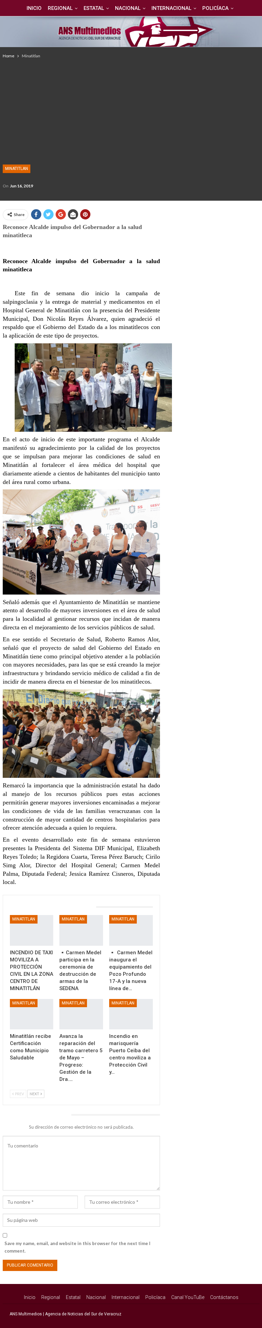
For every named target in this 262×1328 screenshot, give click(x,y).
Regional (60, 8)
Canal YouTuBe (187, 1297)
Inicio (34, 8)
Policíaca (215, 8)
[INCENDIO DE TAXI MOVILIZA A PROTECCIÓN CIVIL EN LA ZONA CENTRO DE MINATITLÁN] (32, 930)
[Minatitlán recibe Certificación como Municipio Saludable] (32, 1014)
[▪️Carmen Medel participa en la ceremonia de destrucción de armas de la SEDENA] (81, 930)
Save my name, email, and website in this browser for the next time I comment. (77, 1247)
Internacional (171, 8)
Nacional (128, 8)
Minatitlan (16, 168)
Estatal (94, 8)
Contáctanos (224, 1297)
